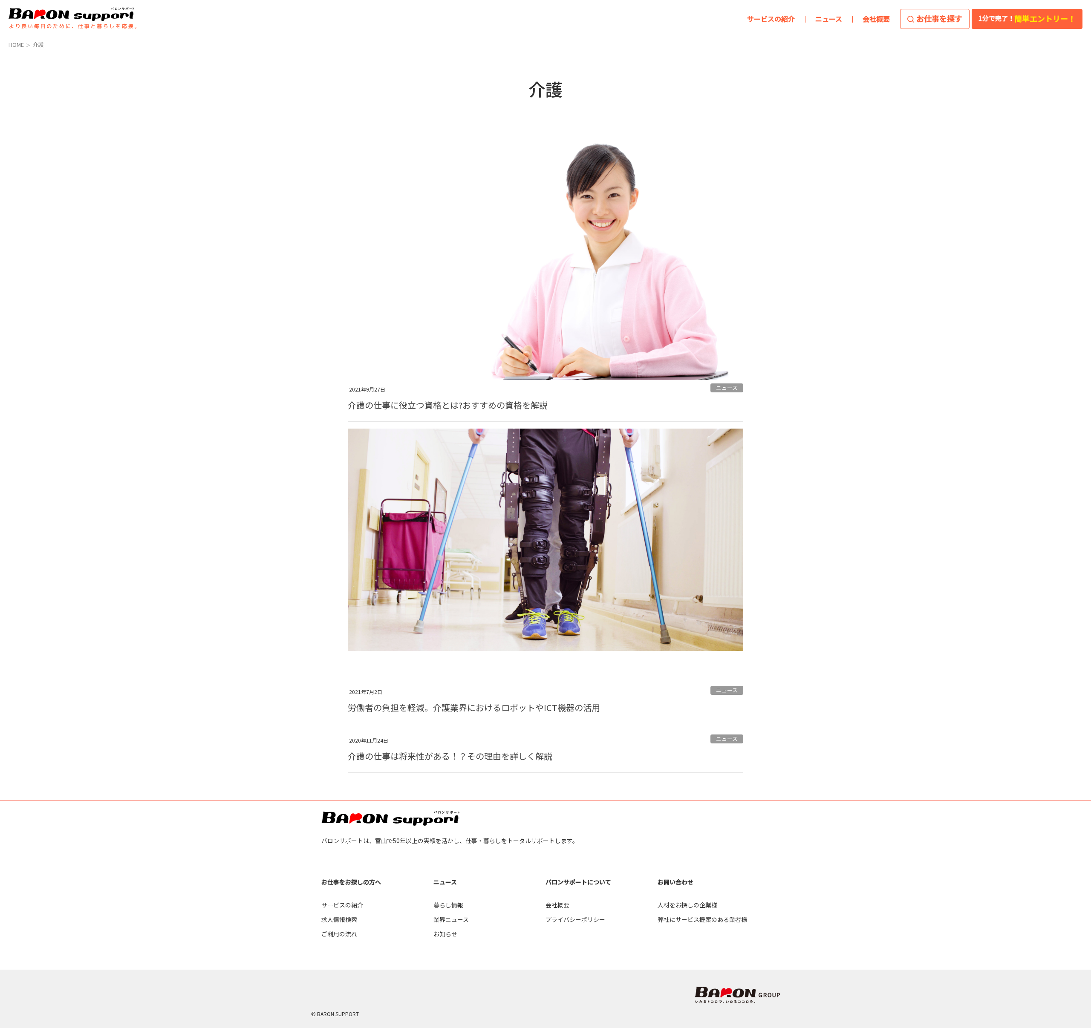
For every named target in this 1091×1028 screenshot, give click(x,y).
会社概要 (557, 905)
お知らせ (445, 934)
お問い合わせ (675, 882)
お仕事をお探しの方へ (351, 882)
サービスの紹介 (342, 905)
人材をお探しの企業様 (687, 905)
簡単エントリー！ (1027, 18)
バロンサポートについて (578, 882)
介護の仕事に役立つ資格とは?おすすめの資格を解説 (448, 405)
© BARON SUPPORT (335, 1013)
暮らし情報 (448, 905)
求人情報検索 (339, 919)
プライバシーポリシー (575, 919)
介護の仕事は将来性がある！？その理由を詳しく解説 (450, 756)
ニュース (727, 387)
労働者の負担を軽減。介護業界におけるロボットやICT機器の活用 (474, 707)
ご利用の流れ (339, 934)
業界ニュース (451, 919)
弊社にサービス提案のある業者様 (702, 919)
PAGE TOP (1058, 863)
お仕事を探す (939, 18)
